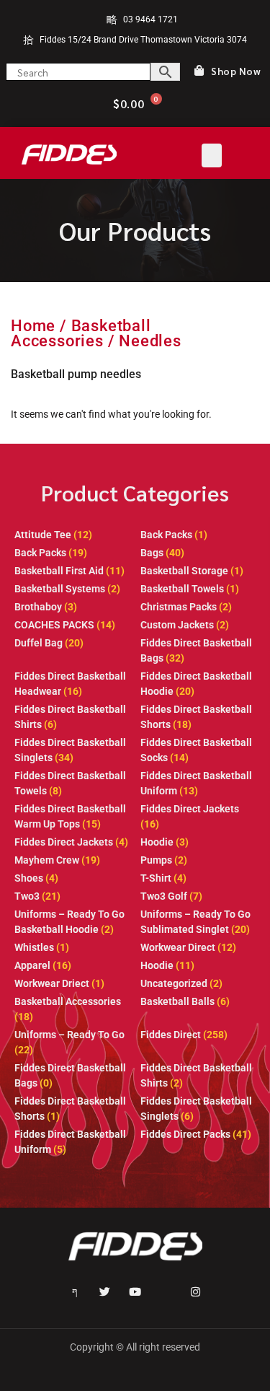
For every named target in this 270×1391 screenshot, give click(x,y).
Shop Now (236, 71)
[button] (212, 155)
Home (33, 326)
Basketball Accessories (81, 333)
